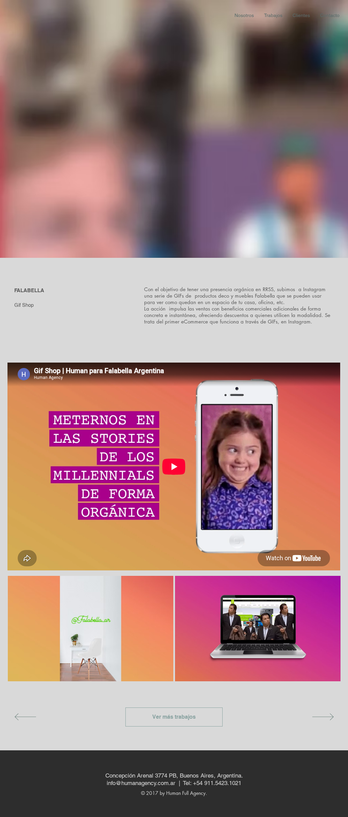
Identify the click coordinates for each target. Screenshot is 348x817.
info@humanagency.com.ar (141, 783)
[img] (90, 628)
